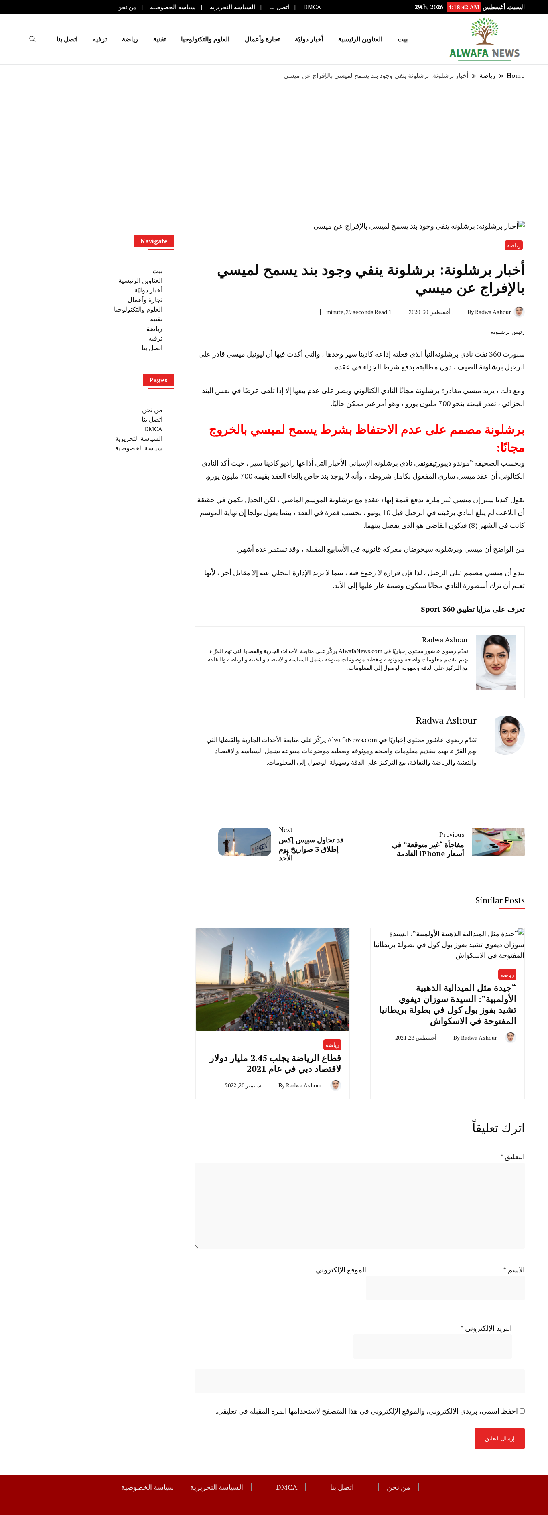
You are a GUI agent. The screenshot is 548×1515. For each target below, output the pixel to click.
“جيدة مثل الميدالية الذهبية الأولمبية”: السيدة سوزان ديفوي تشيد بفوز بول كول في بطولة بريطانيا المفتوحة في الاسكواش (447, 1004)
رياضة (507, 974)
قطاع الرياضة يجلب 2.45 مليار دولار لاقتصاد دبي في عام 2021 (275, 1063)
